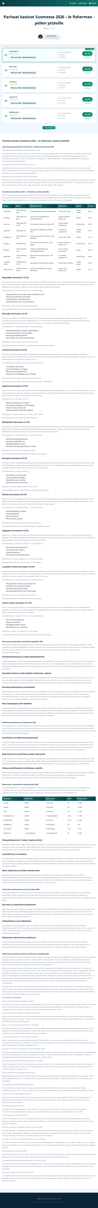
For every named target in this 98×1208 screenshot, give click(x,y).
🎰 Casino (73, 3)
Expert (59, 1199)
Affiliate (54, 1199)
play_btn (87, 53)
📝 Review (92, 3)
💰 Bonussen (82, 3)
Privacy (44, 1199)
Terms (49, 1199)
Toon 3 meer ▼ (49, 127)
